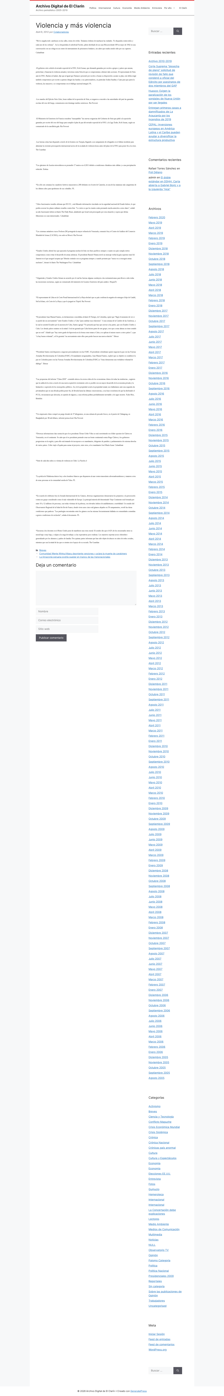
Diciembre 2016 (158, 372)
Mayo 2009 (156, 844)
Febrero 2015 (157, 487)
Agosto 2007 (156, 953)
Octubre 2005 (157, 1067)
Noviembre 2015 (159, 440)
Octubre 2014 (157, 507)
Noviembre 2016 (159, 378)
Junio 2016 (155, 404)
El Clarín (183, 8)
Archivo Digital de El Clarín (60, 6)
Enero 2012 (155, 678)
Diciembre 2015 (158, 435)
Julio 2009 (155, 834)
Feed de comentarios (161, 1344)
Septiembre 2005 (159, 1072)
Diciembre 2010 (158, 746)
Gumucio (154, 1189)
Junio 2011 (155, 715)
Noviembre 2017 (159, 315)
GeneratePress (138, 1391)
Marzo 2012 (156, 668)
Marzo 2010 (156, 792)
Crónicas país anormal (162, 1147)
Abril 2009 (155, 849)
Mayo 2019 (155, 222)
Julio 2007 (155, 958)
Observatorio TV (159, 1250)
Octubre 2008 (157, 880)
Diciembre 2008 (158, 870)
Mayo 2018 (155, 284)
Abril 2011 (155, 725)
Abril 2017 (155, 352)
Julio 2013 (155, 585)
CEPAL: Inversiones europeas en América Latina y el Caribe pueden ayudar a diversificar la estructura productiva (164, 132)
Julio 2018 (155, 274)
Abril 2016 (155, 414)
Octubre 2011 (157, 694)
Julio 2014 (155, 523)
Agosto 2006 (157, 1015)
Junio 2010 (155, 777)
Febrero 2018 (157, 300)
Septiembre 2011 (159, 699)
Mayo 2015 (155, 471)
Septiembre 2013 (159, 575)
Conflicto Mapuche (160, 1121)
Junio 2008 (155, 901)
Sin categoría (157, 1286)
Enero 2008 (156, 927)
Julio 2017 (155, 336)
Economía (127, 8)
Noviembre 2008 (159, 875)
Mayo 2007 (155, 969)
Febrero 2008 (157, 922)
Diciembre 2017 (158, 310)
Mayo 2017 (155, 347)
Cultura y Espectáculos (162, 1158)
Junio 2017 (155, 341)
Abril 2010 (155, 787)
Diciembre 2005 (158, 1057)
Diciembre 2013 (158, 559)
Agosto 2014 (156, 518)
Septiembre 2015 (159, 450)
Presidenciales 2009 (161, 1276)
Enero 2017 (155, 367)
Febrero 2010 (157, 798)
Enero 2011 (155, 741)
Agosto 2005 (156, 1077)
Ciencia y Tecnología (161, 1116)
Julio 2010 (155, 772)
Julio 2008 (155, 896)
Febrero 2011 (156, 735)
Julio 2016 (155, 398)
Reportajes (155, 1281)
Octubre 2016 (157, 383)
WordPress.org (158, 1349)
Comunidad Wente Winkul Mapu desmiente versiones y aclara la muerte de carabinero (83, 553)
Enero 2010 (155, 803)
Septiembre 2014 (159, 512)
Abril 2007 (155, 974)
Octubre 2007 (157, 943)
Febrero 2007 (157, 984)
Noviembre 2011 (158, 689)
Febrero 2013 (157, 611)
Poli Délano (155, 172)
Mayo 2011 (155, 720)
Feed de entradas (159, 1339)
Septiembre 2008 (159, 886)
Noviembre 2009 (159, 813)
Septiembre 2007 (159, 948)
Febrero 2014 (157, 549)
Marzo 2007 (156, 979)
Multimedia (155, 1234)
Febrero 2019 (157, 238)
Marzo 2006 (156, 1041)
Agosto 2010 (156, 766)
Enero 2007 (156, 989)
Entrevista (157, 8)
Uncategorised (158, 1305)
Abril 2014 (155, 538)
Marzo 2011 (156, 730)
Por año (168, 8)
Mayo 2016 (155, 409)
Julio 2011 (155, 709)
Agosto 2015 (156, 455)
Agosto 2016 (156, 393)
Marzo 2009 (156, 855)
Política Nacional (159, 1270)
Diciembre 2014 (158, 497)
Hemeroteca (156, 1194)
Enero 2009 (156, 865)
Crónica (153, 1137)
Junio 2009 (155, 839)
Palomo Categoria (159, 1260)
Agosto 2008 (156, 891)
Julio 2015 (155, 461)
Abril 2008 (155, 912)
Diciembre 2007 (158, 932)
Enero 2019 (155, 243)
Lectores (154, 1219)
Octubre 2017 (157, 321)
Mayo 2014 (155, 533)
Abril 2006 (155, 1036)
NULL (152, 1244)
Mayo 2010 (155, 782)
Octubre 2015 (157, 445)
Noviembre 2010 (159, 751)
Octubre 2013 (157, 569)
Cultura (116, 8)
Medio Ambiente (142, 8)
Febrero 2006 (157, 1046)
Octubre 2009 (157, 818)
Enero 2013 (155, 616)
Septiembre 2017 (159, 326)
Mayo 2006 (156, 1031)
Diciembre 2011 (158, 683)
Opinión (153, 1255)
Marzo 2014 (156, 544)
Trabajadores (157, 1300)
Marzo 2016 (156, 419)
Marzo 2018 (156, 295)
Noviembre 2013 (159, 564)
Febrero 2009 (157, 860)
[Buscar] (177, 31)
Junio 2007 (155, 963)
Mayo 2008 (155, 906)
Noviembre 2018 (159, 253)
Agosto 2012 (156, 642)
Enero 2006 (156, 1052)
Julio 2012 (155, 647)
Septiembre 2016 (159, 388)
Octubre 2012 (157, 632)
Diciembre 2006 (158, 995)
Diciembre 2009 (158, 808)
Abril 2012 (155, 663)
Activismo (154, 1106)
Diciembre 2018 (158, 248)
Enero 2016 (155, 429)
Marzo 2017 (156, 357)
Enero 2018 (155, 305)
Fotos (152, 1184)
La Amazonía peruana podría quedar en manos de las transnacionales (74, 557)
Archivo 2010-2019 (160, 61)
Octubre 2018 (157, 258)
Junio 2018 (155, 279)
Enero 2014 (155, 554)
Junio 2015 (155, 466)
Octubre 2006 (157, 1005)
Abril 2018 (155, 290)
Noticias (153, 1239)
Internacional (105, 8)
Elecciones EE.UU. (160, 1173)
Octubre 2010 (157, 756)
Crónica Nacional (159, 1142)
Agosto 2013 (156, 580)
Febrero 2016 (157, 424)
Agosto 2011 (156, 704)
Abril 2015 (155, 476)
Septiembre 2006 (159, 1010)
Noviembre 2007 (159, 938)
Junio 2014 (155, 528)
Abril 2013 (155, 601)
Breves (42, 550)
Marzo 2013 (156, 606)
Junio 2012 (155, 652)
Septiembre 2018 (159, 264)
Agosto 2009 (157, 829)
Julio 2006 (155, 1020)
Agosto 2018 (156, 269)
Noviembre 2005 (159, 1062)
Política (92, 8)
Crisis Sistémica (158, 1132)
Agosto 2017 (156, 331)
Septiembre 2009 (159, 823)
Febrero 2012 (157, 673)
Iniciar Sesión (157, 1334)
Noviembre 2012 (159, 626)
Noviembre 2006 (159, 1000)
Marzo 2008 (156, 917)
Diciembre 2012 (158, 621)
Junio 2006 (155, 1026)
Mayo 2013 (155, 595)
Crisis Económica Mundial (164, 1127)
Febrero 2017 (157, 362)
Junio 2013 (155, 590)
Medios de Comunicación (164, 1229)
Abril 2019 (155, 227)
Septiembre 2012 (159, 637)
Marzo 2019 (156, 232)
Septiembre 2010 (159, 761)
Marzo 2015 (156, 481)
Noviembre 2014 (159, 502)
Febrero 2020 (157, 217)
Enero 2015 (155, 492)
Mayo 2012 (155, 658)
